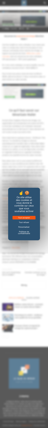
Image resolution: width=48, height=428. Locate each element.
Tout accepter (24, 218)
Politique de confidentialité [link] (24, 233)
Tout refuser (24, 222)
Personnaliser (24, 227)
